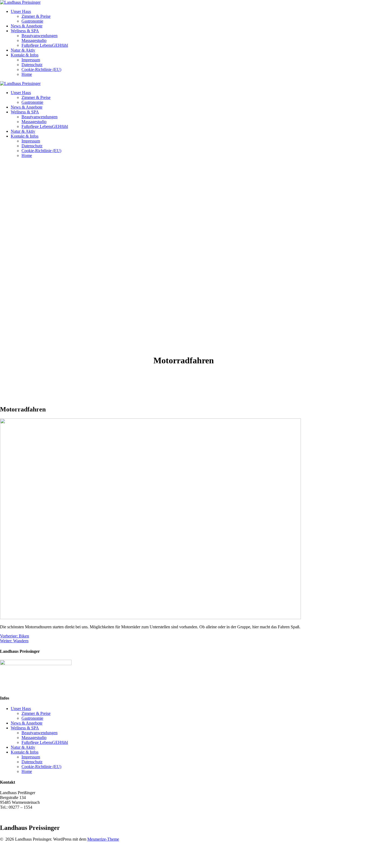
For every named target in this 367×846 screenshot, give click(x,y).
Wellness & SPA (25, 30)
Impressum (30, 60)
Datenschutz (31, 64)
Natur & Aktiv (23, 50)
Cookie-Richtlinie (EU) (41, 69)
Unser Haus (21, 11)
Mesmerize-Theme (103, 839)
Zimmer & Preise (36, 16)
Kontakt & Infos (24, 55)
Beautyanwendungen (39, 35)
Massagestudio (33, 40)
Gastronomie (32, 21)
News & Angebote (26, 26)
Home (26, 74)
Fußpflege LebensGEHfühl (44, 45)
